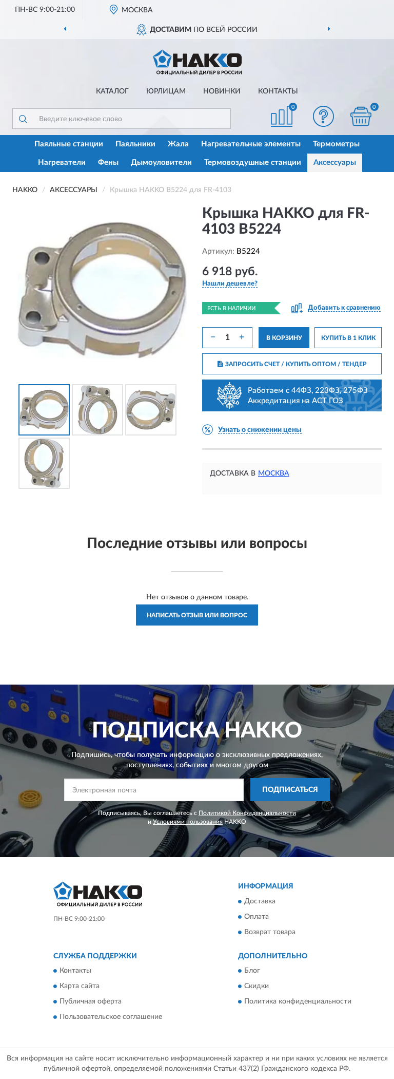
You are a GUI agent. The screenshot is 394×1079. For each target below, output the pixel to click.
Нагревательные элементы (251, 144)
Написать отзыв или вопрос (197, 615)
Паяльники (135, 144)
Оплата (256, 916)
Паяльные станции (68, 144)
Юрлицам (166, 91)
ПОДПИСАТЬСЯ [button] (290, 789)
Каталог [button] (112, 91)
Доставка (259, 901)
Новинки (222, 91)
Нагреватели (62, 162)
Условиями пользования (188, 822)
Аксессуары (334, 162)
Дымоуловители (161, 162)
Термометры (336, 144)
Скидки (256, 986)
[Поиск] (22, 118)
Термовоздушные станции (252, 162)
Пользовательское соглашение (111, 1017)
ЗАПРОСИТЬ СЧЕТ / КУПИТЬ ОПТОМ (296, 364)
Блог (252, 971)
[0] (361, 116)
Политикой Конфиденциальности (247, 813)
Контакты (278, 91)
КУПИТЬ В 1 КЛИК (348, 338)
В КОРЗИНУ (284, 338)
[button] (323, 116)
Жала (178, 144)
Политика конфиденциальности (297, 1002)
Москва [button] (273, 473)
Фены (108, 162)
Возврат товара (270, 932)
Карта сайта (80, 986)
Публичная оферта (91, 1002)
